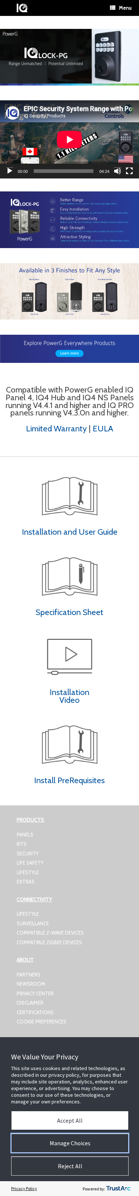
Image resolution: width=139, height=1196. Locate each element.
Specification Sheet (69, 612)
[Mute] (117, 171)
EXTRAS (25, 882)
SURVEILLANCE (33, 923)
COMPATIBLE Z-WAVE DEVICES (50, 933)
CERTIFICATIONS (35, 1012)
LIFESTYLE (28, 872)
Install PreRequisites (69, 780)
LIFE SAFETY (30, 863)
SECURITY (28, 853)
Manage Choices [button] (70, 1143)
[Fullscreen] (129, 171)
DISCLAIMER (30, 1003)
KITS (22, 844)
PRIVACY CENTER (35, 993)
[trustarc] (118, 1188)
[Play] (9, 171)
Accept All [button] (70, 1120)
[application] (69, 139)
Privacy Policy (24, 1188)
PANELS (25, 835)
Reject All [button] (70, 1166)
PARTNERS (28, 975)
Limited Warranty (57, 429)
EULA (103, 429)
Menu (125, 8)
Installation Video (69, 696)
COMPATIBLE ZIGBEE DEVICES (49, 942)
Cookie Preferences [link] (41, 1022)
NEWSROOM (31, 984)
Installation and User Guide (70, 532)
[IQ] (22, 8)
